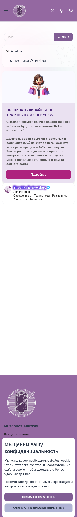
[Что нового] (62, 11)
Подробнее (38, 174)
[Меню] (6, 11)
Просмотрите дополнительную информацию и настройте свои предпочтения (38, 483)
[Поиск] (71, 11)
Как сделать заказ (16, 434)
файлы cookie (60, 460)
